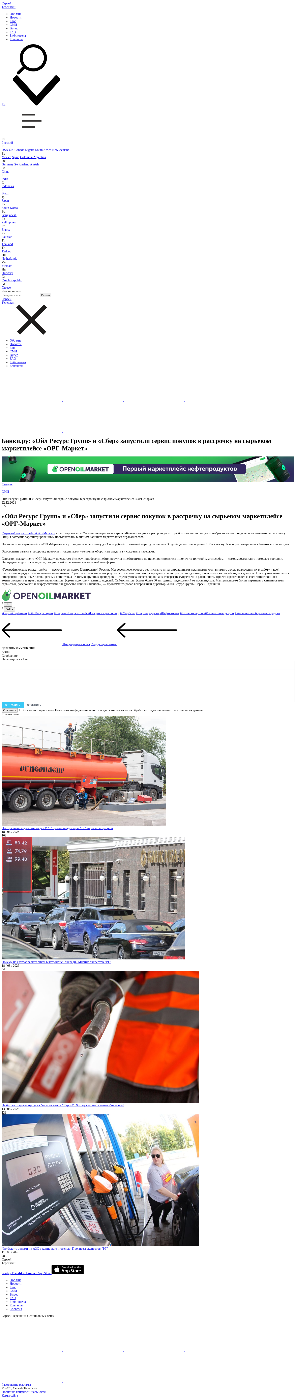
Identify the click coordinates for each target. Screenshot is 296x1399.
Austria (34, 164)
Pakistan (7, 237)
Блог (13, 21)
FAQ (13, 32)
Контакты (16, 39)
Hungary (7, 273)
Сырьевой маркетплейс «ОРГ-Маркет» (28, 533)
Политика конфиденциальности (24, 1392)
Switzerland (21, 164)
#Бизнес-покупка (192, 613)
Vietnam (7, 265)
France (6, 229)
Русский (7, 142)
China (5, 171)
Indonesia (8, 186)
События (16, 1309)
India (5, 179)
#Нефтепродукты (147, 613)
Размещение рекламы (16, 1384)
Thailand (7, 244)
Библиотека (18, 35)
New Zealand (60, 150)
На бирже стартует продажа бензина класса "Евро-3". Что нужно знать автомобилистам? (63, 1105)
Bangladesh (9, 215)
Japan (5, 200)
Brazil (5, 193)
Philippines (9, 222)
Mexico (6, 157)
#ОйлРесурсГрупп (40, 613)
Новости (16, 17)
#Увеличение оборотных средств (257, 613)
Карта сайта (10, 1395)
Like (7, 604)
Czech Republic (12, 280)
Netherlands (9, 258)
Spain (15, 157)
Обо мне (15, 13)
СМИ (13, 24)
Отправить (12, 705)
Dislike (9, 609)
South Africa (43, 150)
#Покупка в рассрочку (103, 613)
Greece (6, 287)
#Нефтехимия (169, 613)
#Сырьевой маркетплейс (71, 613)
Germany (7, 164)
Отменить (34, 705)
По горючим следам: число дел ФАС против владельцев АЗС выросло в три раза (57, 828)
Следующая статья (104, 644)
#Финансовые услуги (219, 613)
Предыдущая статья (76, 644)
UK (11, 150)
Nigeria (29, 150)
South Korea (10, 208)
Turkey (6, 251)
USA (5, 150)
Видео (14, 28)
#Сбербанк (127, 613)
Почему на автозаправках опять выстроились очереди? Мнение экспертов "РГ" (56, 962)
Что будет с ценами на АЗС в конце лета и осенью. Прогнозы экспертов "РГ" (55, 1248)
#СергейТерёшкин (14, 613)
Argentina (39, 157)
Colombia (26, 157)
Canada (19, 150)
